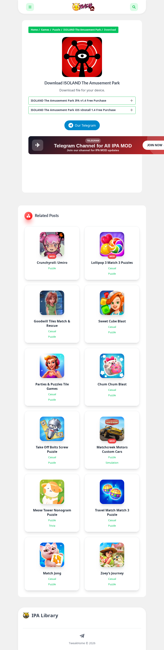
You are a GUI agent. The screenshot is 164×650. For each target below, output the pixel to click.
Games (45, 29)
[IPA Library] (82, 6)
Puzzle (56, 29)
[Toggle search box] (134, 7)
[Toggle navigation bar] (30, 7)
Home (34, 29)
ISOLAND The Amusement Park (82, 29)
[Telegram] (82, 635)
